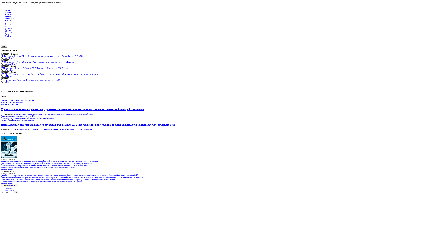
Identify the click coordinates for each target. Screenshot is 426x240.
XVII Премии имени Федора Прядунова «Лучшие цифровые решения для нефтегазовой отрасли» (38, 62)
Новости (8, 12)
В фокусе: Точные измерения (12, 102)
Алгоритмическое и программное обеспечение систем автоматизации (27, 118)
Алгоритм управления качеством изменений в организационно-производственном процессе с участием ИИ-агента (44, 165)
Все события (5, 86)
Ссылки (8, 20)
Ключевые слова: (7, 114)
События (8, 14)
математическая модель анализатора (28, 114)
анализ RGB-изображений (40, 129)
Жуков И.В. (5, 104)
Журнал (8, 24)
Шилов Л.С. (29, 120)
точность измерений (68, 114)
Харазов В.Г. (15, 104)
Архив (7, 26)
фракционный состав (85, 114)
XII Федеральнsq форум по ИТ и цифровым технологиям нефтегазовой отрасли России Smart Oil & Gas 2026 (42, 56)
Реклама (8, 30)
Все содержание (7, 169)
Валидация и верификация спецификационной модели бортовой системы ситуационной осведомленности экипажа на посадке (49, 161)
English (8, 36)
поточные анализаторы (51, 114)
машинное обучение (58, 129)
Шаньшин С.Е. (18, 120)
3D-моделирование (21, 129)
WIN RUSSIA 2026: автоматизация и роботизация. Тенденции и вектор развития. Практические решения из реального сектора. (49, 74)
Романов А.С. (6, 120)
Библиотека (9, 18)
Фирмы (8, 16)
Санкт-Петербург (12, 64)
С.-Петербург (11, 58)
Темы (7, 34)
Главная (8, 10)
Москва (9, 76)
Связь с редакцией (8, 40)
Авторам (8, 28)
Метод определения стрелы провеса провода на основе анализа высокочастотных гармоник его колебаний (41, 181)
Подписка (9, 32)
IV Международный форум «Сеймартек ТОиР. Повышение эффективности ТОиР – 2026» (35, 68)
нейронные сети (73, 129)
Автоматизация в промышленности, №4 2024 (18, 116)
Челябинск (10, 70)
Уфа (7, 82)
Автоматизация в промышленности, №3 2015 (18, 100)
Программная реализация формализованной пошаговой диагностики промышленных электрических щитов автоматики (46, 163)
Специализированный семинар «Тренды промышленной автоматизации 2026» (31, 80)
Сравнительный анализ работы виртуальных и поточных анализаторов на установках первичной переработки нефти (72, 109)
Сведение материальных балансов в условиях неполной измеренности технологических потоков (38, 167)
